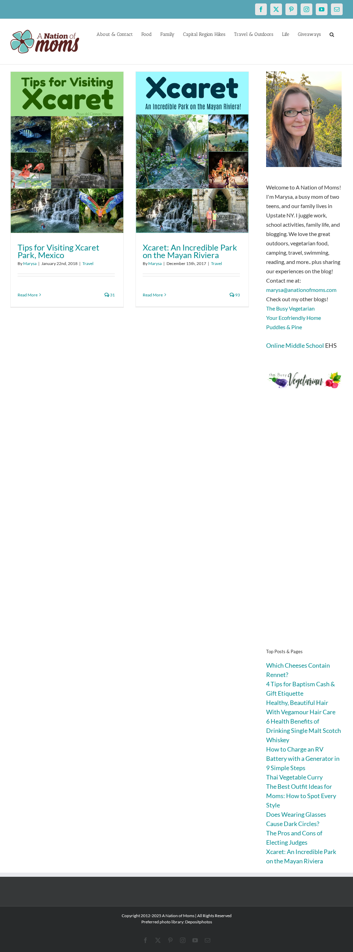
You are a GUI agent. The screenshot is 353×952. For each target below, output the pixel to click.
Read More (28, 294)
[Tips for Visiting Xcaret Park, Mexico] (67, 152)
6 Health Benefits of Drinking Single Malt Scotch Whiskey (303, 730)
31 (112, 294)
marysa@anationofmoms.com (301, 289)
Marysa (30, 263)
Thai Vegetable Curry (294, 777)
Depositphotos (198, 921)
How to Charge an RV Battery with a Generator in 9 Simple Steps (303, 758)
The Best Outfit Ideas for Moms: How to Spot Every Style (301, 796)
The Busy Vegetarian (290, 308)
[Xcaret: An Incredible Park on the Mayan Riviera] (192, 152)
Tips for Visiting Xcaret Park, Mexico (58, 251)
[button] (332, 34)
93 (237, 294)
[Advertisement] (304, 529)
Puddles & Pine (284, 327)
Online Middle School (295, 345)
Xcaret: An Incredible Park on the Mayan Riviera (190, 251)
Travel (87, 263)
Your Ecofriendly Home (293, 317)
